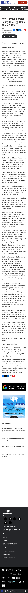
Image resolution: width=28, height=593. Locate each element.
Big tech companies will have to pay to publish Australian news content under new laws (13, 430)
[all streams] (26, 591)
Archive (5, 561)
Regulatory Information (9, 551)
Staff (4, 547)
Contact (5, 537)
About (4, 533)
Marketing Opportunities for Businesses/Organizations (10, 544)
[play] (2, 591)
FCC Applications (7, 554)
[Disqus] (14, 485)
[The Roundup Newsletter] (14, 406)
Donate (23, 2)
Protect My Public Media (9, 557)
